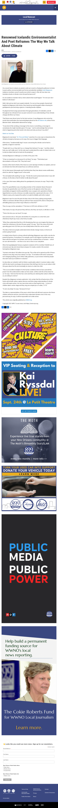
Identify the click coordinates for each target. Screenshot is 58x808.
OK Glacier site (42, 120)
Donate (52, 2)
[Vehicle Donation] (29, 488)
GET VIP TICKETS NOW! (29, 411)
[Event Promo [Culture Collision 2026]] (29, 335)
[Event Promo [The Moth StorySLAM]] (29, 440)
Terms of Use (25, 789)
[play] (4, 7)
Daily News (6, 767)
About (34, 796)
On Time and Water (22, 137)
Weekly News (7, 768)
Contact (47, 789)
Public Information (26, 796)
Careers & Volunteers (50, 792)
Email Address (7, 748)
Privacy (35, 793)
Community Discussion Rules (26, 793)
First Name (5, 754)
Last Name (5, 759)
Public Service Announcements (37, 789)
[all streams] (56, 7)
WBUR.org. (29, 300)
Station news (7, 775)
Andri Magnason (47, 90)
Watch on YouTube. (8, 133)
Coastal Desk (7, 770)
